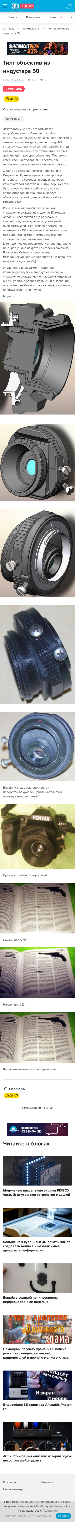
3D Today (8, 28)
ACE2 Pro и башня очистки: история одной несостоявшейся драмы (37, 1458)
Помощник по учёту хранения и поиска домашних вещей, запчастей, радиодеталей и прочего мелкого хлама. (36, 1353)
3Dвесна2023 (17, 1089)
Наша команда (13, 1489)
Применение (31, 28)
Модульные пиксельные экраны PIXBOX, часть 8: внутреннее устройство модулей (36, 1192)
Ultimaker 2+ (13, 118)
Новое (55, 17)
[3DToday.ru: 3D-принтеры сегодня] (23, 7)
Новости (12, 17)
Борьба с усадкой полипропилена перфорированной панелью (30, 1300)
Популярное (33, 17)
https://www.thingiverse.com (22, 138)
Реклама (14, 49)
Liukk (6, 80)
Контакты (9, 1482)
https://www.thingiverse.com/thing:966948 (32, 147)
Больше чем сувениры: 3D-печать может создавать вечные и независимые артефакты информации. (36, 1246)
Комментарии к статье (37, 1108)
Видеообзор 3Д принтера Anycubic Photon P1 (37, 1407)
